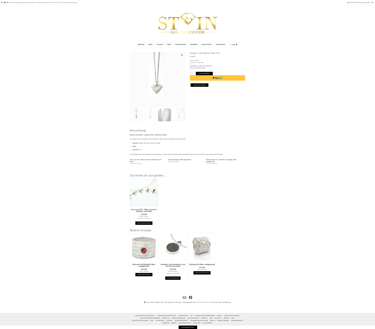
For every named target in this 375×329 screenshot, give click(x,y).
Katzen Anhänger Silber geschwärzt (179, 160)
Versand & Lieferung (223, 320)
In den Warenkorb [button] (173, 278)
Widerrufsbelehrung (185, 323)
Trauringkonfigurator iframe (199, 320)
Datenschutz (165, 318)
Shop (151, 320)
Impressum (204, 318)
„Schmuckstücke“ (183, 315)
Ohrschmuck (220, 44)
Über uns (141, 44)
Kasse (211, 318)
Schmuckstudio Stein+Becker (140, 320)
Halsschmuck (207, 44)
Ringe (169, 44)
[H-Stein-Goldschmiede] (187, 23)
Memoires (226, 318)
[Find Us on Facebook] (5, 2)
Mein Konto (218, 318)
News (150, 44)
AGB (191, 315)
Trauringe (194, 44)
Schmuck (159, 44)
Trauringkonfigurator (181, 320)
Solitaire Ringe (180, 44)
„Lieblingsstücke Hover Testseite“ (166, 315)
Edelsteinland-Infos (193, 318)
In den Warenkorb (204, 73)
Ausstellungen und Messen (232, 315)
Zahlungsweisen (207, 323)
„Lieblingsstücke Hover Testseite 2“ (145, 315)
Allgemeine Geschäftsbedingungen (205, 315)
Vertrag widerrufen (237, 320)
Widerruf (174, 323)
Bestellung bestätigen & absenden (150, 318)
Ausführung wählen (144, 223)
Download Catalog (199, 85)
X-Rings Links (196, 323)
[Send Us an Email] (2, 2)
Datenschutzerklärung (178, 318)
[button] (182, 55)
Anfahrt (219, 315)
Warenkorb (165, 323)
